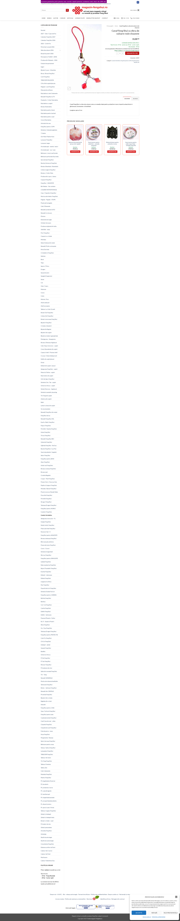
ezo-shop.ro (71, 3)
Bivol (42, 259)
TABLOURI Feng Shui (47, 754)
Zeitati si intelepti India (47, 817)
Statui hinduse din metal (48, 243)
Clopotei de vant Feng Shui (48, 728)
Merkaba (43, 239)
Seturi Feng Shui (45, 455)
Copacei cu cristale (46, 236)
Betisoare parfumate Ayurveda (49, 156)
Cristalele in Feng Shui (47, 253)
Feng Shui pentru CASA (47, 708)
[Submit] (67, 10)
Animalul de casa (46, 123)
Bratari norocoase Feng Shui (49, 319)
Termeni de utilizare (84, 894)
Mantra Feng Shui (46, 777)
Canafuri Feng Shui (46, 512)
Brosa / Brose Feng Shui (47, 73)
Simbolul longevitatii (47, 552)
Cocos (42, 292)
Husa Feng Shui (45, 734)
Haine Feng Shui (45, 432)
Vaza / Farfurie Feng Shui (48, 711)
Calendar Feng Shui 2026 (48, 40)
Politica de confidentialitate (99, 894)
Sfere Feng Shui (45, 625)
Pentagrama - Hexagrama (48, 339)
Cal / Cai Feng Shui (46, 605)
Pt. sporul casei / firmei (47, 807)
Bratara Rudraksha (46, 106)
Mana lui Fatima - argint (48, 372)
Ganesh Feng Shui (46, 648)
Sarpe (42, 279)
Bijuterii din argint (46, 332)
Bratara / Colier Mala (47, 173)
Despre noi (53, 894)
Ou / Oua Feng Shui (46, 628)
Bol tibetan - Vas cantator (48, 186)
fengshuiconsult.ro (89, 3)
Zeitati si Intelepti (46, 814)
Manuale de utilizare (47, 90)
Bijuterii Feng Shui (46, 322)
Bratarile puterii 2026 (47, 53)
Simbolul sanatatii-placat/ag (49, 392)
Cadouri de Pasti (45, 854)
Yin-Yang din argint (46, 395)
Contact (105, 18)
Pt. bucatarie (44, 784)
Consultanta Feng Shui (47, 844)
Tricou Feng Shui (45, 435)
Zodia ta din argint (46, 399)
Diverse (43, 216)
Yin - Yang (44, 674)
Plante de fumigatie (46, 203)
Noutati (43, 30)
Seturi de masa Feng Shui (48, 741)
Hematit (43, 704)
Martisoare (44, 857)
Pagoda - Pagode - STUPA (48, 199)
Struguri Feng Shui (46, 502)
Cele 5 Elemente (45, 206)
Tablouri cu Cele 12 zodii (48, 309)
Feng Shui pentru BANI (47, 459)
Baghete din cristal (46, 701)
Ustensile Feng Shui (46, 442)
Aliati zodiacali (45, 302)
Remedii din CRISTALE (47, 691)
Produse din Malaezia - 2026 (49, 60)
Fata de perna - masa (47, 731)
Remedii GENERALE (46, 678)
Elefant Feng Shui (46, 578)
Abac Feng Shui (45, 462)
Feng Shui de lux (45, 415)
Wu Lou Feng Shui (46, 555)
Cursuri (62, 18)
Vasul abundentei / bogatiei (49, 452)
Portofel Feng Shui (46, 498)
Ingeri (42, 67)
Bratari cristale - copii (47, 821)
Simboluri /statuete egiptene (49, 130)
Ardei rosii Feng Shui (47, 465)
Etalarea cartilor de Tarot (48, 847)
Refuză (154, 913)
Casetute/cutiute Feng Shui (48, 718)
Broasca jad (44, 472)
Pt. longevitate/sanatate (47, 797)
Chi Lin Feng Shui (46, 641)
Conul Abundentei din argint (49, 349)
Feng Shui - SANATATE (47, 183)
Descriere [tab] (127, 98)
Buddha (43, 651)
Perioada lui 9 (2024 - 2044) (49, 57)
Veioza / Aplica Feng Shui (48, 748)
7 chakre (43, 133)
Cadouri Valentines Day (48, 860)
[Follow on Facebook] (138, 2)
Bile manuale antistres (47, 542)
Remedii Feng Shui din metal (49, 412)
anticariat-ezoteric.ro (79, 3)
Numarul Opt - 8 (45, 532)
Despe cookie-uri (147, 917)
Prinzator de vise (46, 824)
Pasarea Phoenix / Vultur (48, 618)
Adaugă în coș (132, 53)
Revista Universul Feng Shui (49, 163)
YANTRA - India (45, 229)
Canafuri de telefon (46, 515)
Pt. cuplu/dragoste (46, 791)
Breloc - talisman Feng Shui (49, 688)
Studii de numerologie (47, 841)
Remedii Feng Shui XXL (47, 419)
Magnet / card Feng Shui (48, 87)
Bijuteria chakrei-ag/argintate (49, 336)
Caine (42, 296)
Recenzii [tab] (135, 98)
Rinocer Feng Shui (46, 664)
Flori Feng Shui (45, 233)
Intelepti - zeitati (45, 645)
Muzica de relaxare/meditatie (49, 681)
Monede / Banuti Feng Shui (48, 488)
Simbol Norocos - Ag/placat (49, 389)
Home (43, 18)
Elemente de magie (46, 219)
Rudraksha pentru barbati (48, 113)
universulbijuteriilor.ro (52, 3)
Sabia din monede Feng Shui (49, 671)
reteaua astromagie (71, 894)
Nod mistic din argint (47, 376)
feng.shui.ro (44, 3)
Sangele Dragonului (46, 276)
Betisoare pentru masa (47, 744)
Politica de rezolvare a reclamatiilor (75, 899)
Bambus (43, 601)
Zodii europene (45, 306)
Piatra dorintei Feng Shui (48, 528)
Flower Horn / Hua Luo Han (49, 482)
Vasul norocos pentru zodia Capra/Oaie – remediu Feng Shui (130, 144)
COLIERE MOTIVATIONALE (49, 190)
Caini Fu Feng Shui (46, 638)
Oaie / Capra (44, 286)
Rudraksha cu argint (46, 103)
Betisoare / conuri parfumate (49, 153)
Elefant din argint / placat (48, 366)
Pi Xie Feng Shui (45, 658)
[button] (176, 897)
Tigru (42, 263)
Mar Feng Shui (45, 585)
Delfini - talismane (46, 615)
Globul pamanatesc (46, 827)
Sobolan (43, 256)
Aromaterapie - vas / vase (48, 150)
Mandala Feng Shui (46, 774)
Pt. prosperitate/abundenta (48, 801)
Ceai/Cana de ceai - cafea (48, 721)
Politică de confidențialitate (158, 917)
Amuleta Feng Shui (46, 830)
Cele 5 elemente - (46, 771)
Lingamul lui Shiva (46, 581)
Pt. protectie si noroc (47, 787)
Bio (64, 894)
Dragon (43, 269)
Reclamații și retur (124, 894)
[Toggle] (60, 50)
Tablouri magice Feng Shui (48, 811)
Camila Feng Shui (46, 608)
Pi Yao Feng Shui (45, 661)
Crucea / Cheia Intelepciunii (49, 356)
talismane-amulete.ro (63, 3)
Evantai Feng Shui (46, 571)
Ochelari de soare (46, 223)
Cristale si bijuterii (46, 326)
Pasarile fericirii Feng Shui (48, 588)
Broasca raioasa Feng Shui (48, 468)
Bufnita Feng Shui (46, 598)
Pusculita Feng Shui (46, 495)
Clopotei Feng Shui (46, 724)
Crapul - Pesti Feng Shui (48, 478)
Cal (42, 282)
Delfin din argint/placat (47, 359)
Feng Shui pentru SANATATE (49, 535)
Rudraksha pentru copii (47, 116)
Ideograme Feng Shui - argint (49, 369)
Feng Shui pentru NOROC (48, 508)
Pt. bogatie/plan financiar (48, 781)
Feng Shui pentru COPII (47, 126)
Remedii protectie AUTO (48, 209)
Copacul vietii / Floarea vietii (49, 352)
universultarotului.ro (98, 3)
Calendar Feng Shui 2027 (48, 37)
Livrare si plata (59, 899)
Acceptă (139, 913)
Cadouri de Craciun (46, 851)
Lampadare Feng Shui (47, 751)
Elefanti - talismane (46, 575)
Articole (70, 18)
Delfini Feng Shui (46, 611)
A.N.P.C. (59, 894)
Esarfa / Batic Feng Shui (47, 422)
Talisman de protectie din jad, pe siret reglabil (75, 143)
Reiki (42, 402)
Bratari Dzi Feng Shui (47, 312)
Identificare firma (105, 899)
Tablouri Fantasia (46, 764)
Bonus (49, 18)
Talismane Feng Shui (46, 684)
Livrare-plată (80, 18)
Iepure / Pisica (45, 266)
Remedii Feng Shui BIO (47, 439)
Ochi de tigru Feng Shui (47, 379)
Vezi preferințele (170, 913)
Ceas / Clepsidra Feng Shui (48, 193)
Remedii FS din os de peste (48, 246)
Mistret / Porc (45, 299)
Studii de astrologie (46, 837)
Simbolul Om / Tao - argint (48, 382)
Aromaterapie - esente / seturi (49, 146)
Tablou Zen (44, 767)
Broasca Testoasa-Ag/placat (49, 342)
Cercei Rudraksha (46, 120)
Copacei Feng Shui (46, 179)
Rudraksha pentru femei (48, 110)
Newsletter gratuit (93, 18)
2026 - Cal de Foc (46, 43)
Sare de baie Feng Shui (47, 160)
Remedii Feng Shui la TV (48, 96)
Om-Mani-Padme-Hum (47, 136)
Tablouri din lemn (46, 757)
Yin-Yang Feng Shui (46, 761)
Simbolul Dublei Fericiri (48, 591)
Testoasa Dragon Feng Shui (48, 505)
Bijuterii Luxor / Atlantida (48, 70)
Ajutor (55, 18)
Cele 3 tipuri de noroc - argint (49, 346)
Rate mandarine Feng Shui (48, 565)
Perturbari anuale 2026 (47, 47)
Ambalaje (43, 834)
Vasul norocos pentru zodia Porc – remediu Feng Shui (93, 144)
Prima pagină (110, 26)
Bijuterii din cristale (46, 698)
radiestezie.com (107, 3)
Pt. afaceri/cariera (46, 804)
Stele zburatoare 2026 (47, 50)
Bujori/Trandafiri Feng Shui (49, 568)
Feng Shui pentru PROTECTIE (49, 635)
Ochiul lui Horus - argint (48, 385)
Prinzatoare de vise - (47, 668)
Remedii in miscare (46, 213)
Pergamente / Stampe (47, 738)
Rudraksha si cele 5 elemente (49, 93)
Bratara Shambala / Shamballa (49, 166)
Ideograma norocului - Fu (48, 518)
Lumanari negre (45, 143)
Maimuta (43, 289)
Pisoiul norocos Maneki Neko (49, 492)
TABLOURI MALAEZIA (47, 80)
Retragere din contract (118, 899)
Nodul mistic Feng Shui (47, 525)
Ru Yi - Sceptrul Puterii (47, 621)
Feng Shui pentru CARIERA (49, 595)
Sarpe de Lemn (45, 273)
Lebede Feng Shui (46, 562)
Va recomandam (45, 409)
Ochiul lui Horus (45, 654)
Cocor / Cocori (45, 548)
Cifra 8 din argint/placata (48, 83)
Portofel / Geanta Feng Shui (49, 429)
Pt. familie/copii (45, 794)
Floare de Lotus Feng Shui (48, 545)
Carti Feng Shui (45, 77)
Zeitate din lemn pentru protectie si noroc (112, 143)
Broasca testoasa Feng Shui (48, 538)
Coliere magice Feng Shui (48, 170)
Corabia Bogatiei (46, 475)
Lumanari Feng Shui (46, 140)
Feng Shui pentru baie (47, 714)
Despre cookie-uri (113, 894)
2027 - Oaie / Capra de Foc (48, 33)
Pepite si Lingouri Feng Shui (49, 485)
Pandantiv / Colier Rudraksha (49, 100)
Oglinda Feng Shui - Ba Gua (48, 445)
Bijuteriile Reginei (46, 329)
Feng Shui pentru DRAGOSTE (49, 558)
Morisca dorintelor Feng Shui (49, 196)
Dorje (42, 362)
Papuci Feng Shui (46, 425)
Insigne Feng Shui (46, 522)
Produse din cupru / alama (48, 176)
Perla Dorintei (45, 249)
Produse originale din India (48, 226)
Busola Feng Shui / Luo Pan (48, 449)
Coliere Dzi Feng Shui (47, 316)
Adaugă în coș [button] (75, 151)
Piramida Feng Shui (46, 694)
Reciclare (89, 899)
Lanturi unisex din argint (48, 405)
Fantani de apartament (47, 63)
